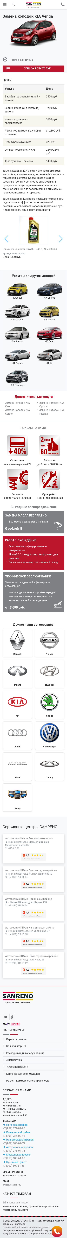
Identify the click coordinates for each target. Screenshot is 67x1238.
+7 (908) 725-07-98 (14, 1135)
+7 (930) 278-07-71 (14, 1150)
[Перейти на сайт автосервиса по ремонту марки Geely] (17, 798)
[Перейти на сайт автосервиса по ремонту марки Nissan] (49, 643)
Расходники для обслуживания (25, 1053)
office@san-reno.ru (12, 1184)
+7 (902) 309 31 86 (13, 1165)
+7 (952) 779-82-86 (14, 1128)
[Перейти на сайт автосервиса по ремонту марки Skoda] (49, 705)
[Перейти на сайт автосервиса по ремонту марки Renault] (17, 643)
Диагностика (14, 1059)
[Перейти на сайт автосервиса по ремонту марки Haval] (17, 767)
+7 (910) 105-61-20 (14, 1158)
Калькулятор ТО (16, 1046)
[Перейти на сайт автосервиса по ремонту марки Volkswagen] (49, 736)
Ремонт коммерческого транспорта (27, 1080)
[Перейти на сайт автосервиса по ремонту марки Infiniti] (17, 674)
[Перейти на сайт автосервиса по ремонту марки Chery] (49, 767)
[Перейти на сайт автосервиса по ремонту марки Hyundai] (49, 674)
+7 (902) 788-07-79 (14, 1143)
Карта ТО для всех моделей (23, 1073)
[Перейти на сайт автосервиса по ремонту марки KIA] (17, 705)
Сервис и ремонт (16, 1039)
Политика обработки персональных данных (26, 1227)
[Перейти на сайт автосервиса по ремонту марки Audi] (17, 736)
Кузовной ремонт (17, 1066)
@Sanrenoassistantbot (15, 1202)
